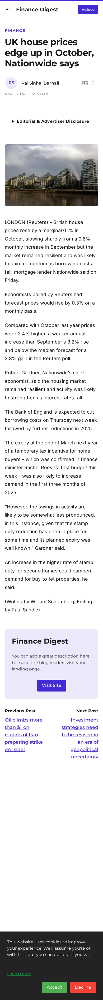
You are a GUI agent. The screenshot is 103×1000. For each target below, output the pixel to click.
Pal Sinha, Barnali (40, 83)
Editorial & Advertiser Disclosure (53, 121)
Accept (54, 987)
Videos (88, 9)
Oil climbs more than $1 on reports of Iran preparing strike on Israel (24, 734)
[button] (8, 10)
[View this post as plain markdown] (84, 83)
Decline (83, 987)
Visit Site (51, 685)
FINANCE (15, 30)
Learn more (19, 973)
